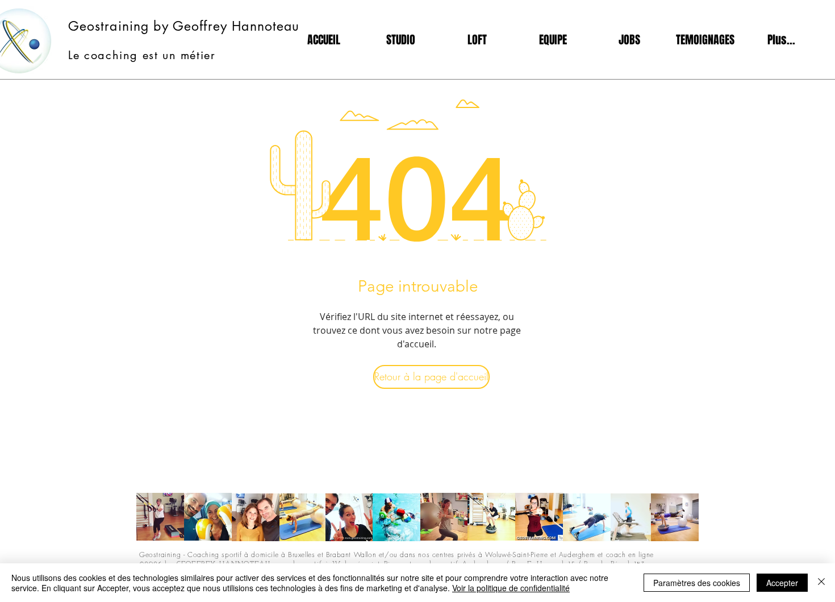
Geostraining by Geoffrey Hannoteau (184, 26)
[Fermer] (821, 582)
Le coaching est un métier (142, 55)
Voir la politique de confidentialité (511, 587)
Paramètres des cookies (696, 582)
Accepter (782, 582)
